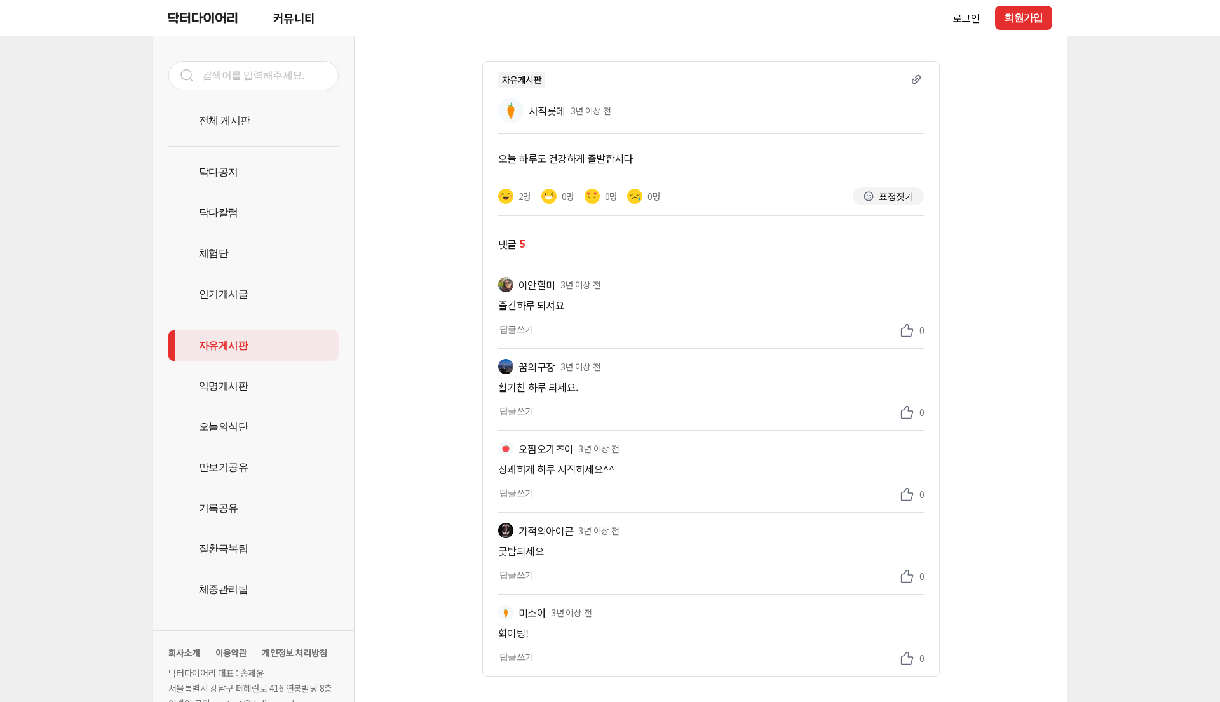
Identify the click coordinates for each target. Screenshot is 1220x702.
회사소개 (184, 652)
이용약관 (231, 652)
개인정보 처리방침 (294, 652)
